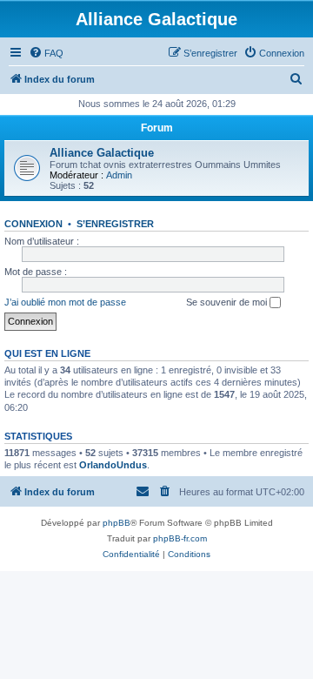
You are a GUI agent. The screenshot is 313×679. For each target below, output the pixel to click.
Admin (119, 175)
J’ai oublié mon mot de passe (65, 302)
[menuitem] (46, 53)
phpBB (116, 523)
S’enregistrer (115, 223)
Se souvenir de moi (228, 302)
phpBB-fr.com (180, 538)
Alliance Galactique (102, 152)
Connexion (33, 223)
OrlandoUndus (113, 465)
